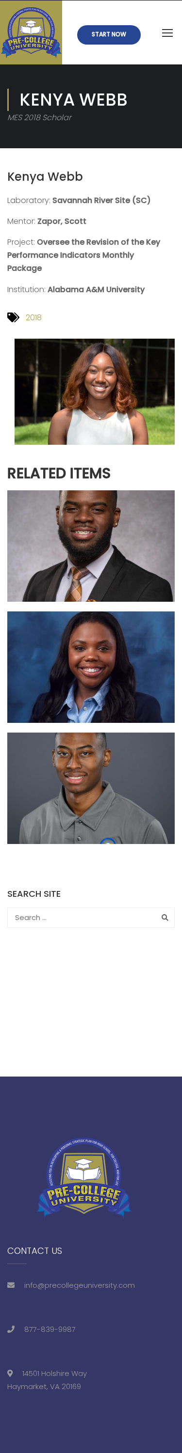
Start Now (109, 34)
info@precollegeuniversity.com (79, 1285)
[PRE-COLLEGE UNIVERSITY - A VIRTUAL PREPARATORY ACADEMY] (31, 32)
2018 (34, 317)
